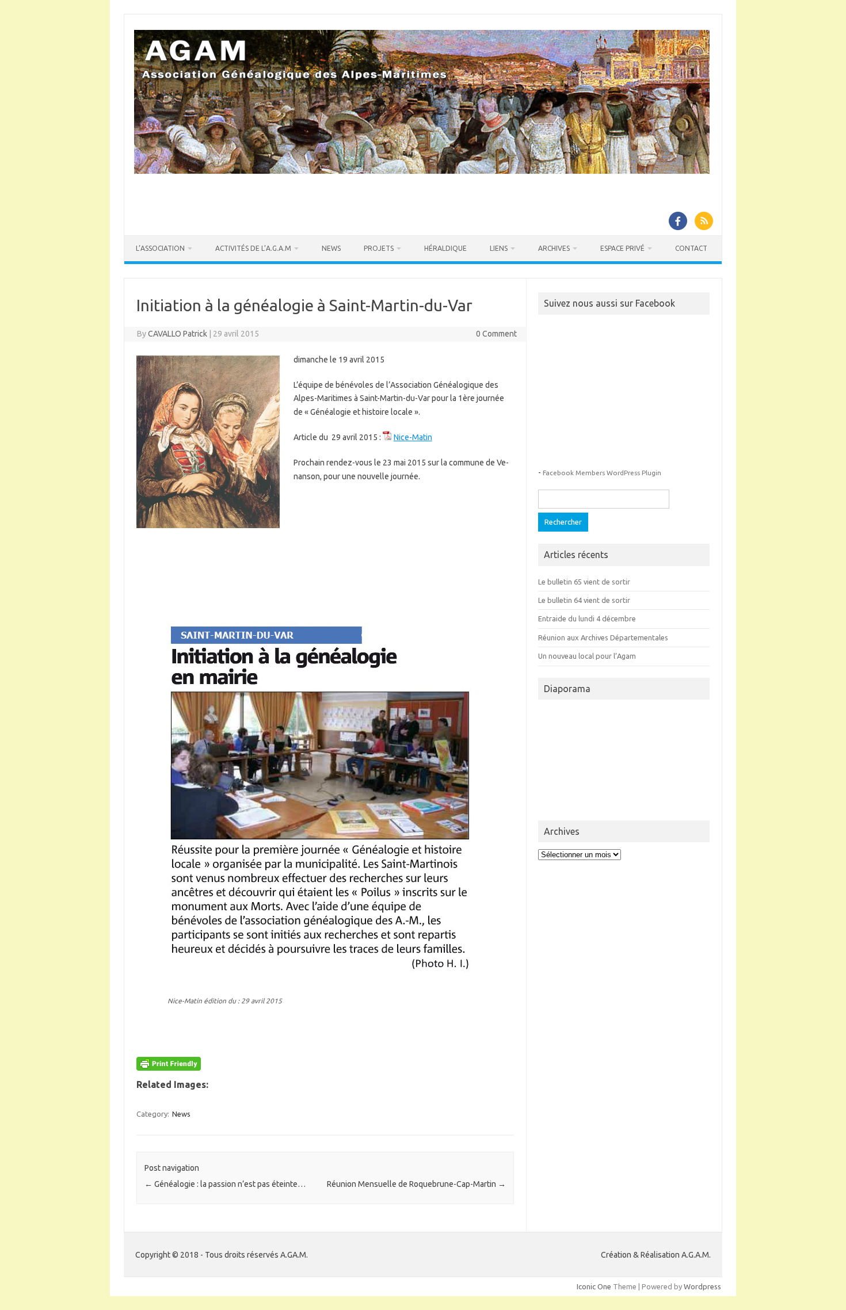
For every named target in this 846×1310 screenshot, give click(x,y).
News (331, 248)
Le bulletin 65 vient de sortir (584, 582)
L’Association (160, 248)
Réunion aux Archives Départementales (603, 637)
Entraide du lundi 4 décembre (587, 618)
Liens (499, 248)
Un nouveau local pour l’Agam (587, 656)
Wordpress (702, 1286)
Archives (554, 248)
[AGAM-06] (422, 170)
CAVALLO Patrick (177, 333)
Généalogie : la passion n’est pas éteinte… (225, 1184)
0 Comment (496, 333)
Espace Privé (622, 248)
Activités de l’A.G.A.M (253, 248)
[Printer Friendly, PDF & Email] (168, 1066)
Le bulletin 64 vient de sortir (584, 600)
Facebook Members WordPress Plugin (602, 472)
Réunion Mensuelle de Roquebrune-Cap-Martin (416, 1184)
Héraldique (445, 248)
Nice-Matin (413, 437)
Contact (691, 248)
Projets (379, 248)
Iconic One (594, 1286)
